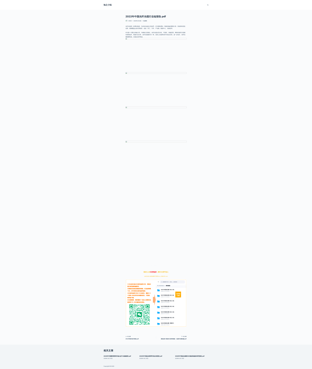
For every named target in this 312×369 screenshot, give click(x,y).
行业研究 (145, 20)
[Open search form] (207, 5)
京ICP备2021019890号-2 (122, 366)
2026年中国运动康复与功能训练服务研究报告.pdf (189, 356)
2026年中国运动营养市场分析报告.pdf (150, 356)
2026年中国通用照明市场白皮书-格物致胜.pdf (117, 356)
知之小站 (108, 5)
